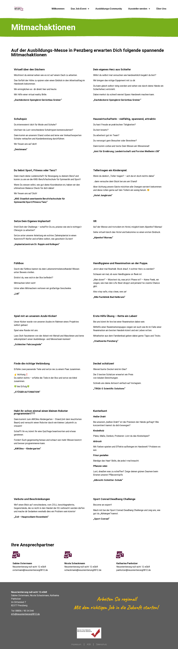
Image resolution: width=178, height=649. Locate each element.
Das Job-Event (78, 9)
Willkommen (58, 9)
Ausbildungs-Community (108, 9)
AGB (89, 644)
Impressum (76, 644)
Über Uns (161, 9)
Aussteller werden (137, 9)
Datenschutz (101, 644)
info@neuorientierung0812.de (25, 614)
